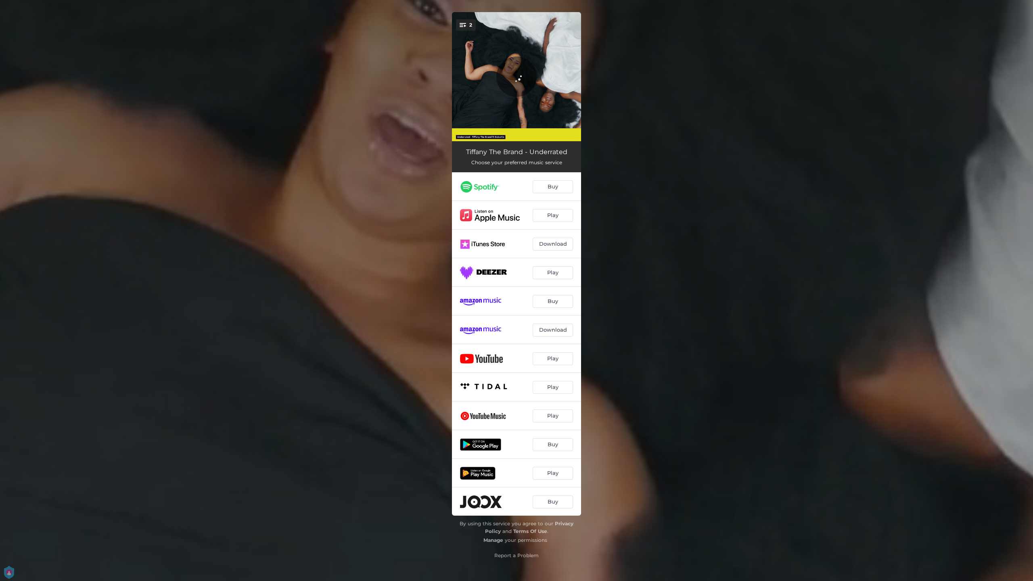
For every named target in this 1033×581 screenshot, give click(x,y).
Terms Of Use (530, 531)
